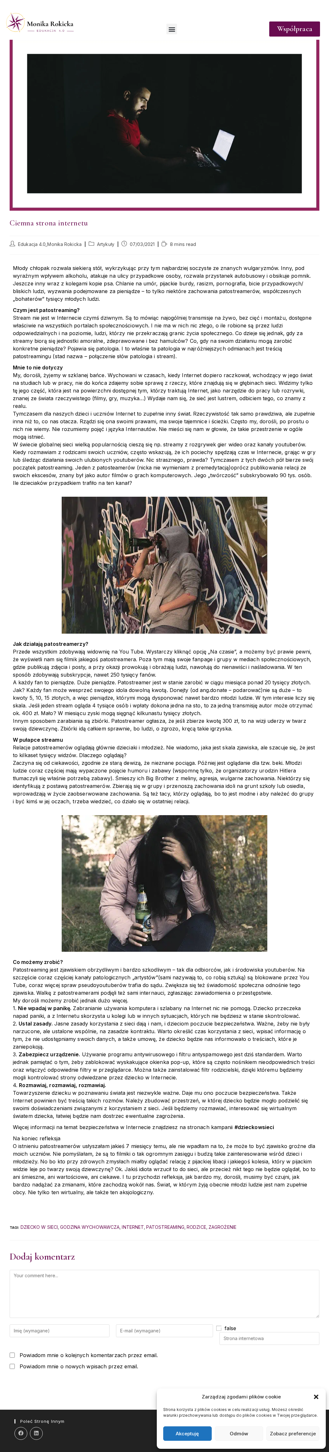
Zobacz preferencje (293, 1434)
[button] (316, 1397)
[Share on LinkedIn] (36, 1433)
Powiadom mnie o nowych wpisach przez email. (79, 1366)
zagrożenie (222, 1227)
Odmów (239, 1434)
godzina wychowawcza (90, 1227)
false (230, 1328)
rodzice (196, 1227)
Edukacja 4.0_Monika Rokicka (50, 244)
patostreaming (165, 1227)
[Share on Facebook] (20, 1433)
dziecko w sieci (39, 1227)
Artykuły (105, 244)
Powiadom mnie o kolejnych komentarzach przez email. (89, 1355)
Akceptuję (187, 1434)
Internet (133, 1227)
